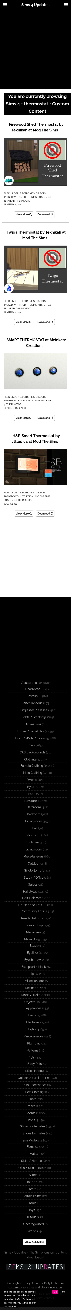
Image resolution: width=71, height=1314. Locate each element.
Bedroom (33, 814)
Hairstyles (30, 891)
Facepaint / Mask (34, 967)
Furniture (30, 801)
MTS (40, 197)
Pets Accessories (34, 1085)
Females (33, 1147)
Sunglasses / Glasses (34, 710)
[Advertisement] (35, 49)
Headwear (32, 689)
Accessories (29, 683)
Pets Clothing (34, 1092)
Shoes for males (34, 1133)
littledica (26, 496)
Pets (32, 1057)
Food (32, 794)
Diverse (32, 780)
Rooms (30, 1113)
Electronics (27, 193)
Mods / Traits (30, 995)
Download (44, 214)
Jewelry (32, 696)
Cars (32, 745)
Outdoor (34, 863)
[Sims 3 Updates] (35, 1267)
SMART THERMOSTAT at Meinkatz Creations (36, 343)
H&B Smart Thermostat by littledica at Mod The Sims (36, 438)
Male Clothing (32, 773)
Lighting (33, 1029)
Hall (34, 828)
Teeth (32, 1189)
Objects (41, 193)
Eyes (30, 787)
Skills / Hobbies (32, 1161)
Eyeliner (32, 952)
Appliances (34, 1008)
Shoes (30, 1120)
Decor (32, 1015)
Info (64, 1292)
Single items (32, 870)
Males (34, 1154)
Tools (32, 1203)
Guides (33, 884)
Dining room (33, 821)
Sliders (33, 1175)
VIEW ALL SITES (35, 1241)
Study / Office (33, 877)
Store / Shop (34, 925)
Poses (31, 1106)
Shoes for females (32, 1126)
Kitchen (34, 842)
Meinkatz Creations (32, 400)
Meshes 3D (33, 988)
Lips (32, 974)
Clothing (30, 759)
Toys (32, 1210)
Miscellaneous (32, 703)
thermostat (23, 201)
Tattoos (32, 1182)
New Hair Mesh (32, 898)
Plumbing (34, 1043)
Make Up (30, 939)
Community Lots (32, 911)
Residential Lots (32, 918)
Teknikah (9, 201)
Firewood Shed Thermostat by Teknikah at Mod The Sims (36, 127)
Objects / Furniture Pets (34, 1078)
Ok (55, 1292)
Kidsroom (33, 835)
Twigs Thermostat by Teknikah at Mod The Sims (36, 235)
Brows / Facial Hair (30, 731)
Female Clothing (32, 766)
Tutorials (33, 1217)
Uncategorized (33, 1224)
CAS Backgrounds (32, 752)
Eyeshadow (32, 960)
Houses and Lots (30, 905)
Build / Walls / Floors (30, 738)
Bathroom (34, 807)
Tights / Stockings (33, 717)
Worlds (33, 1231)
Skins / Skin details (31, 1168)
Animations (33, 724)
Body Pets (34, 1064)
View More (22, 214)
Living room (33, 849)
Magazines (33, 932)
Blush (34, 945)
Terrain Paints (32, 1196)
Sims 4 (47, 197)
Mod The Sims (28, 197)
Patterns (32, 1050)
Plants (32, 1099)
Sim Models (30, 1140)
